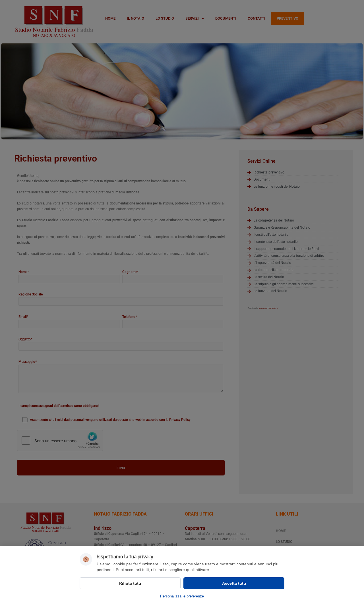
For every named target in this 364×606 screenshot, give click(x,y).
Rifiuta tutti (130, 583)
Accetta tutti (234, 583)
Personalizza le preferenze (182, 596)
